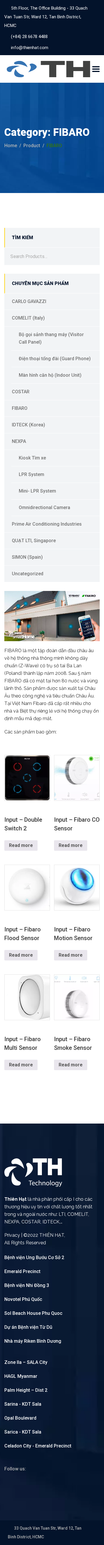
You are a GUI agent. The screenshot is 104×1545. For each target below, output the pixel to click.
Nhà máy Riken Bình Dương (32, 1341)
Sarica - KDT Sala (22, 1432)
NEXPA (19, 441)
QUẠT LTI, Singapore (34, 540)
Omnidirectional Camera (44, 507)
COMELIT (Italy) (28, 318)
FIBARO (19, 408)
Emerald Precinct (22, 1271)
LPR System (31, 474)
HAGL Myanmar (20, 1376)
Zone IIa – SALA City (25, 1362)
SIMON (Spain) (27, 557)
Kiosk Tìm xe (32, 458)
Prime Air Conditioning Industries (47, 524)
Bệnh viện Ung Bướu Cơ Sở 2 (34, 1257)
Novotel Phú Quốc (23, 1299)
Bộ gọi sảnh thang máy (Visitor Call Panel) (51, 338)
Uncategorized (27, 573)
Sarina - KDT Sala (22, 1404)
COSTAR (20, 391)
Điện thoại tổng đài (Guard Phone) (55, 358)
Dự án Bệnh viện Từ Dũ (28, 1327)
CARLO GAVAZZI (29, 301)
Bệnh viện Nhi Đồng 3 (26, 1285)
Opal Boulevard (20, 1418)
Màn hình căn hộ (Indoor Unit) (50, 375)
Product (31, 145)
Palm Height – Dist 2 (25, 1390)
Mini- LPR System (37, 491)
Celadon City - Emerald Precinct (37, 1446)
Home (10, 145)
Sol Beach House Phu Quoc (33, 1313)
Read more (21, 845)
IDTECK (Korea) (28, 425)
